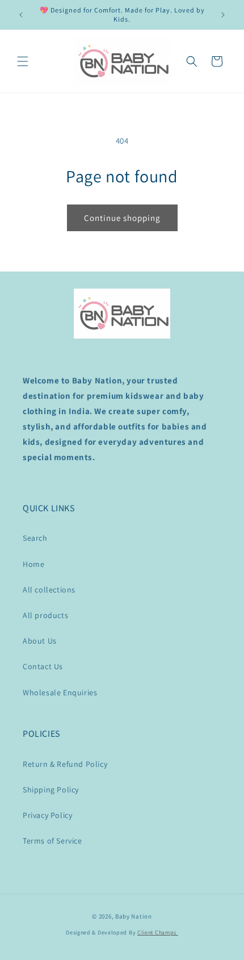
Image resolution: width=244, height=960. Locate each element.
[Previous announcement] (21, 14)
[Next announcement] (223, 14)
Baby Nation (133, 916)
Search (35, 538)
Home (33, 564)
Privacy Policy (47, 815)
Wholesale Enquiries (60, 692)
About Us (40, 641)
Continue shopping (122, 217)
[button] (22, 61)
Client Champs (157, 932)
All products (45, 615)
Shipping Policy (51, 789)
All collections (49, 590)
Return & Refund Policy (65, 764)
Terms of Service (52, 841)
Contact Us (43, 666)
